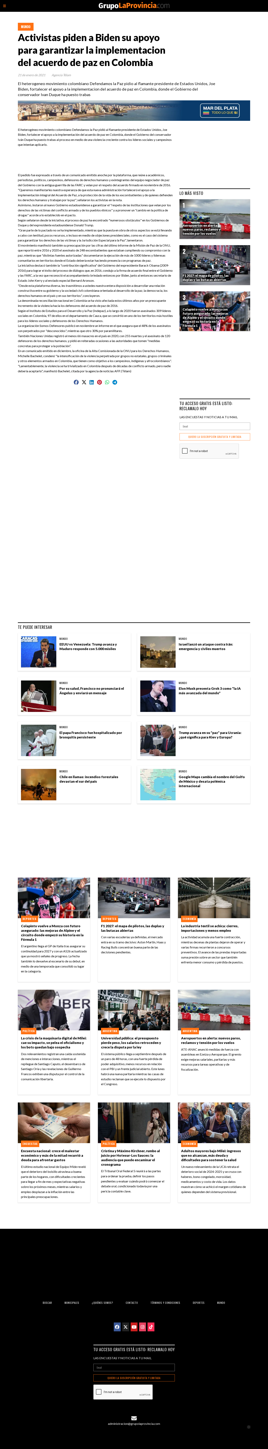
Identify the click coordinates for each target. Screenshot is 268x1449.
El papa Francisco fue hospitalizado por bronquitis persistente (90, 735)
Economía (189, 919)
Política (29, 1031)
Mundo (25, 26)
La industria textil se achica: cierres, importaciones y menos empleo (209, 928)
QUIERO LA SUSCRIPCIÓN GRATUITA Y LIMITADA (214, 437)
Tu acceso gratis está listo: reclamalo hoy (206, 405)
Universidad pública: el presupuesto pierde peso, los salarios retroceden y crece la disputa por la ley (131, 1042)
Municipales (72, 1303)
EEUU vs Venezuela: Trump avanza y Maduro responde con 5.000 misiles (88, 646)
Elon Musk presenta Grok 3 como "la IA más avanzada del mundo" (210, 690)
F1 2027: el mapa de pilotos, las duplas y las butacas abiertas (132, 928)
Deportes (29, 919)
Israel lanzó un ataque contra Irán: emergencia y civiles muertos (206, 646)
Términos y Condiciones (165, 1303)
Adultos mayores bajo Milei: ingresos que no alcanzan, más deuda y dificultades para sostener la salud (211, 1155)
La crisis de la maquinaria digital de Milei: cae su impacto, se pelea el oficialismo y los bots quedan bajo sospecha (54, 1042)
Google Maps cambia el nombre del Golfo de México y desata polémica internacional (212, 781)
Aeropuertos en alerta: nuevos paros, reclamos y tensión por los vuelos (211, 1040)
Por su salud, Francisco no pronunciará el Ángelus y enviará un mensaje (91, 690)
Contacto (132, 1303)
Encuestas (30, 1144)
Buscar (47, 1303)
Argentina (110, 1031)
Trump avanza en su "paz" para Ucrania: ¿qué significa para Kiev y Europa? (210, 735)
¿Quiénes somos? (102, 1303)
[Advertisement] (97, 156)
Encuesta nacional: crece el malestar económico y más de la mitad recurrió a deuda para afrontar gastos (52, 1155)
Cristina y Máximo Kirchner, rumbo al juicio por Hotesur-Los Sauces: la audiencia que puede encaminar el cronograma (130, 1158)
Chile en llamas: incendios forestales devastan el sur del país (88, 779)
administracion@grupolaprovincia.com (134, 1423)
